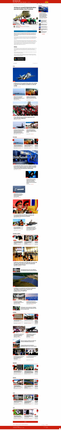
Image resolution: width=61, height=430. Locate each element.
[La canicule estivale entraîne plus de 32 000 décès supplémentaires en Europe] (19, 219)
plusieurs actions (28, 33)
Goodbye (23, 427)
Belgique (14, 2)
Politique (19, 2)
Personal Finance (24, 2)
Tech (43, 3)
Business (14, 24)
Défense (14, 81)
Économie (16, 2)
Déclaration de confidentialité (24, 424)
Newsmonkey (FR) (20, 427)
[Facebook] (41, 424)
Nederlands (47, 424)
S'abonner (47, 2)
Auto (13, 332)
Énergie (38, 3)
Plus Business (45, 33)
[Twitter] (42, 424)
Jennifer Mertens (19, 418)
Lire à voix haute (25, 31)
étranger (14, 260)
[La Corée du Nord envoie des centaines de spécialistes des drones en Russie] (25, 199)
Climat (14, 225)
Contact (14, 424)
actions (14, 271)
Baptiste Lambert (19, 25)
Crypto (47, 3)
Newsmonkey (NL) (15, 427)
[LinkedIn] (44, 424)
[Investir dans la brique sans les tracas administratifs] (18, 314)
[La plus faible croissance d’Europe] (29, 314)
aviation (14, 192)
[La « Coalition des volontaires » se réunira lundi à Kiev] (32, 348)
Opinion (40, 3)
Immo (24, 240)
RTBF (32, 40)
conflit (14, 115)
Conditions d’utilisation (18, 424)
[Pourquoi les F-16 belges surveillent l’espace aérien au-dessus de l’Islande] (19, 293)
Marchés (21, 2)
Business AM (20, 119)
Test (45, 3)
